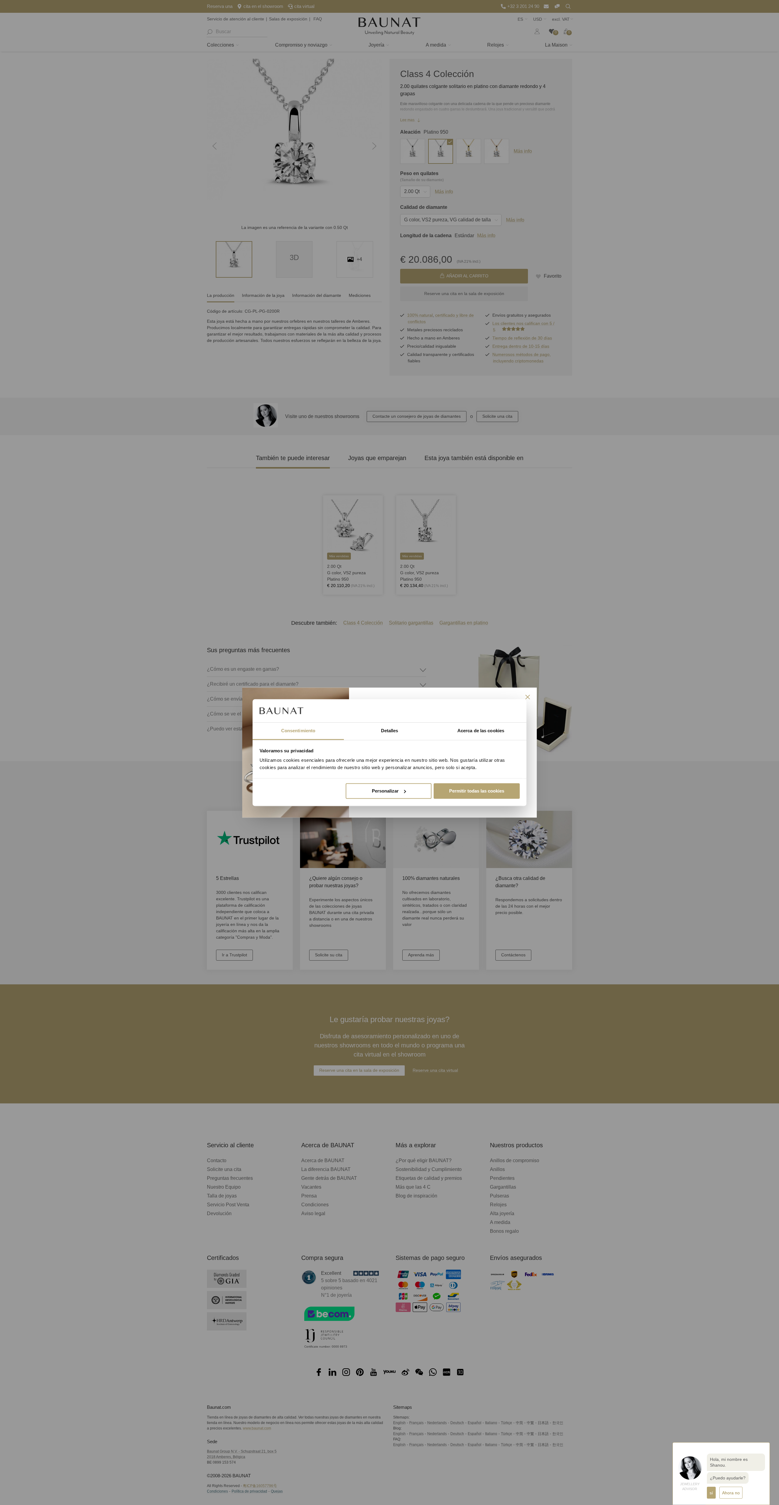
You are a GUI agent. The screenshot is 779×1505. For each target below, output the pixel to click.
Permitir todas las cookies (476, 790)
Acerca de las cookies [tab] (480, 730)
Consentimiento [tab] (298, 730)
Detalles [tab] (389, 730)
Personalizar (385, 790)
